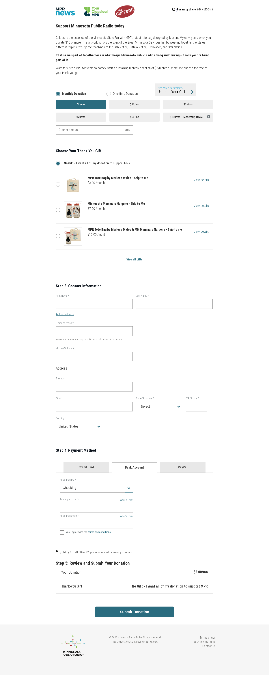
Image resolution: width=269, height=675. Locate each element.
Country (61, 418)
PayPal (182, 467)
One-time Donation (125, 94)
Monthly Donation (74, 94)
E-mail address (65, 323)
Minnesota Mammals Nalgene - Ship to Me (59, 210)
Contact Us (209, 646)
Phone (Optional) (65, 348)
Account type (68, 479)
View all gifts (134, 259)
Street (60, 378)
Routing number (69, 499)
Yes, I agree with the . (88, 532)
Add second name (65, 314)
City (58, 398)
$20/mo (80, 117)
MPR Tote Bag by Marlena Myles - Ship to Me (59, 184)
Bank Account (134, 467)
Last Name (142, 295)
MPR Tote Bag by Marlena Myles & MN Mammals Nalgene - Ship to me (59, 236)
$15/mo (188, 104)
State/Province (145, 398)
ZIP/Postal (192, 398)
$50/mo (134, 117)
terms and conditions (99, 532)
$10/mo (134, 104)
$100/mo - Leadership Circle (186, 117)
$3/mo (81, 104)
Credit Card (86, 467)
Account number (70, 515)
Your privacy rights (205, 642)
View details (201, 180)
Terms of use (208, 637)
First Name (62, 295)
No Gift (59, 163)
